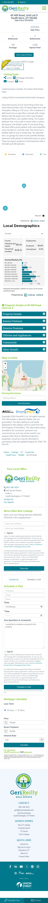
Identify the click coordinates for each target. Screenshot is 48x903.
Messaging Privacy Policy (22, 547)
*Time (6, 611)
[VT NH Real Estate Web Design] (24, 885)
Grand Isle (29, 452)
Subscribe (24, 568)
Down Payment (11, 727)
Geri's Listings (24, 834)
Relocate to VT (24, 850)
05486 (21, 455)
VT (21, 452)
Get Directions (24, 403)
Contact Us (8, 499)
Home (6, 452)
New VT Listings (24, 825)
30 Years (10, 710)
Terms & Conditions (35, 544)
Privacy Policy (8, 547)
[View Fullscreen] (5, 372)
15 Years (20, 710)
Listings (14, 452)
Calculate (24, 745)
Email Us (23, 2)
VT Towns (24, 831)
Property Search (24, 828)
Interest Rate (10, 735)
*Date (6, 602)
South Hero (11, 455)
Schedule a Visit (34, 579)
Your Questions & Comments (17, 620)
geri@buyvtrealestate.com (24, 810)
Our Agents (9, 502)
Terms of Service (39, 690)
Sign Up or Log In (24, 847)
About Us (24, 853)
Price (6, 718)
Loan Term (9, 704)
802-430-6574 (9, 2)
